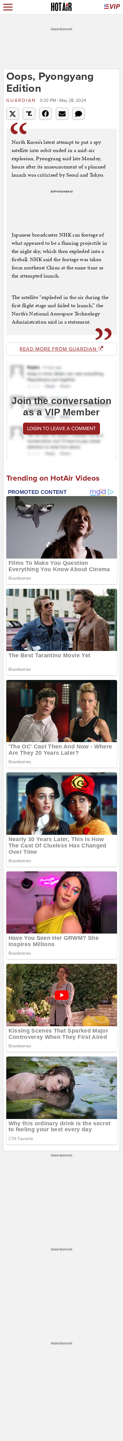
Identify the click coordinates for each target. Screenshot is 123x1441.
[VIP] (112, 7)
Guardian (22, 100)
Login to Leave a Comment (61, 428)
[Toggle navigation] (8, 7)
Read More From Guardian (59, 349)
